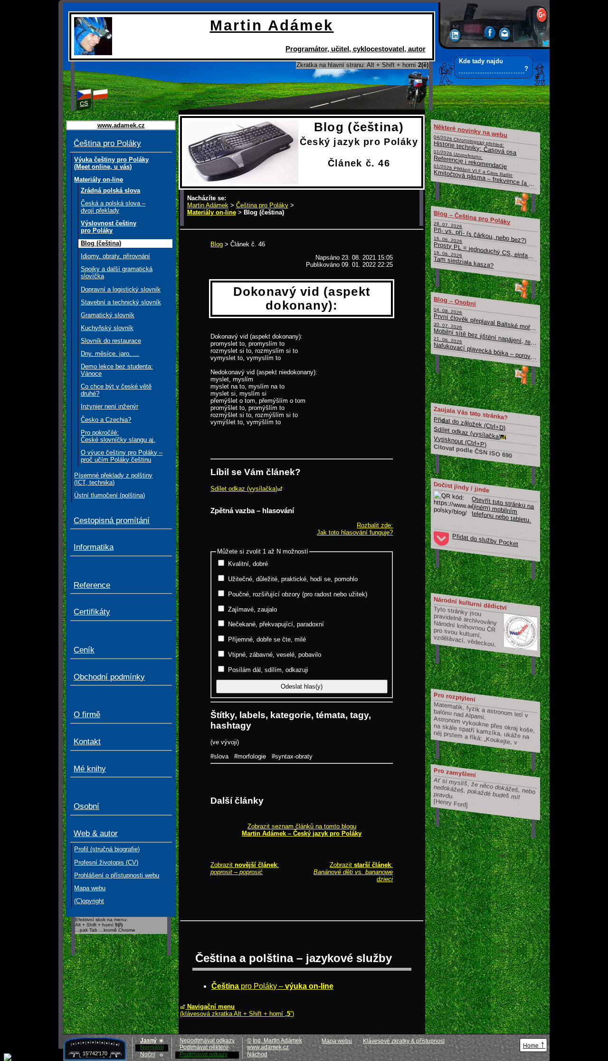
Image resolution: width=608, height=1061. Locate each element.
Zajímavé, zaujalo (252, 609)
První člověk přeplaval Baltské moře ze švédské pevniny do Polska (486, 319)
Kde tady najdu (493, 65)
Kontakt (87, 741)
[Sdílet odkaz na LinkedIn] (455, 37)
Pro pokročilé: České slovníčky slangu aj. (118, 436)
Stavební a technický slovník (121, 302)
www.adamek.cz (268, 1047)
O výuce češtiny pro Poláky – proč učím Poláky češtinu (121, 456)
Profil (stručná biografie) (107, 849)
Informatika (94, 547)
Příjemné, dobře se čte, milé (267, 639)
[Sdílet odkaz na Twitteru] (546, 44)
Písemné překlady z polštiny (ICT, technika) (113, 479)
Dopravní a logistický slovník (121, 289)
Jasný (152, 1041)
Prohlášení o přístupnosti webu (116, 875)
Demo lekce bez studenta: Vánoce (117, 370)
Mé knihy (90, 768)
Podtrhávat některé (204, 1047)
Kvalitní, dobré (248, 563)
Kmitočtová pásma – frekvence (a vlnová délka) (486, 176)
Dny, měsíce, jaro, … (110, 353)
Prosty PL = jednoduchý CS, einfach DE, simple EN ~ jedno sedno (486, 248)
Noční (152, 1054)
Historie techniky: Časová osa (475, 145)
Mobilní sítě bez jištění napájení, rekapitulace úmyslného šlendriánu (486, 334)
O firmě (87, 714)
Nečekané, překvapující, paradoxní (276, 624)
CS (84, 103)
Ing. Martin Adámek (277, 1040)
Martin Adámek (207, 205)
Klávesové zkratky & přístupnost (404, 1041)
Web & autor (96, 833)
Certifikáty (92, 611)
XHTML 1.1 (467, 1046)
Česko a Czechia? (106, 419)
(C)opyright (89, 901)
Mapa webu (89, 888)
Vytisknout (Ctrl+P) (460, 441)
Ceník (84, 649)
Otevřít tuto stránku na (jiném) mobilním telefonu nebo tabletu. (503, 509)
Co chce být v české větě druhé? (116, 390)
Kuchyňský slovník (107, 327)
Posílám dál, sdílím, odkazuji (268, 669)
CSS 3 (502, 1046)
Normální (152, 1047)
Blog (216, 244)
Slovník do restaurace (111, 340)
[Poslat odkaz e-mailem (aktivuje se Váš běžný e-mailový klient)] (505, 35)
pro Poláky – (272, 986)
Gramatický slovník (107, 315)
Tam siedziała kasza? (464, 259)
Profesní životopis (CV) (106, 862)
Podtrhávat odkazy (204, 1054)
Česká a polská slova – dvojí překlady (113, 207)
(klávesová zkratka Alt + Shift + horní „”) (237, 1010)
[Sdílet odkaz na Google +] (542, 16)
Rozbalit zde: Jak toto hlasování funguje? (355, 529)
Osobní (86, 806)
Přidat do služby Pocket (485, 539)
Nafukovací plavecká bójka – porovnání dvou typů (486, 349)
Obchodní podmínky (109, 676)
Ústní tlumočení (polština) (109, 495)
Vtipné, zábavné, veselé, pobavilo (274, 654)
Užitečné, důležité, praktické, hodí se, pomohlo (293, 579)
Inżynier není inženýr (109, 406)
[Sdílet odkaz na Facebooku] (490, 34)
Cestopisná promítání (112, 520)
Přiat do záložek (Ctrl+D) (470, 423)
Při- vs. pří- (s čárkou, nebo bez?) (480, 232)
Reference (92, 585)
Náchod (257, 1054)
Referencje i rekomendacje (470, 159)
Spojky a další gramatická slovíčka (116, 272)
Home (534, 1044)
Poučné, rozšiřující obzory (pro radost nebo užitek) (297, 594)
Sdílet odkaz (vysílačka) (243, 488)
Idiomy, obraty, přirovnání (115, 256)
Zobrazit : (244, 868)
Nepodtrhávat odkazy (207, 1040)
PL (100, 103)
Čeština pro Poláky (107, 143)
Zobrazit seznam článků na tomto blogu (301, 830)
